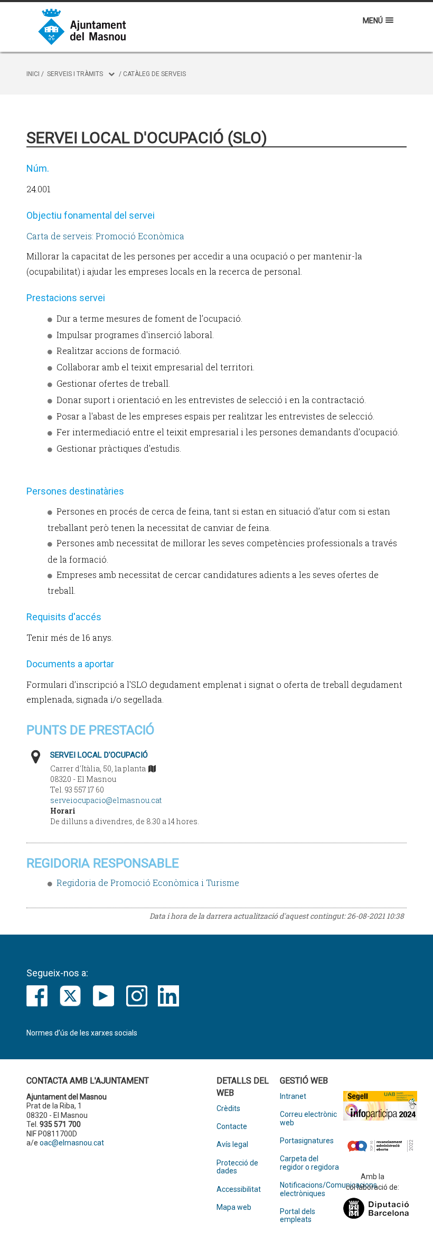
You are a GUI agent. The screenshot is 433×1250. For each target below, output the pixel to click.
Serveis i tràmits (75, 74)
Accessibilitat (238, 1189)
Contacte (231, 1127)
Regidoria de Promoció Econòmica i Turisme (148, 882)
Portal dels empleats (297, 1216)
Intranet (293, 1096)
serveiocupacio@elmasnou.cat (106, 800)
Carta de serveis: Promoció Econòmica (105, 235)
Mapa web (233, 1207)
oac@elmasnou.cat (72, 1143)
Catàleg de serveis (154, 74)
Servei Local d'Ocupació (99, 755)
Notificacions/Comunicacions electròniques (311, 1189)
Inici (33, 74)
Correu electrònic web (308, 1118)
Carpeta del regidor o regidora (309, 1163)
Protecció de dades (237, 1167)
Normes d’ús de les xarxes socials (81, 1033)
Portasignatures (307, 1141)
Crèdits (228, 1109)
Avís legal (232, 1145)
